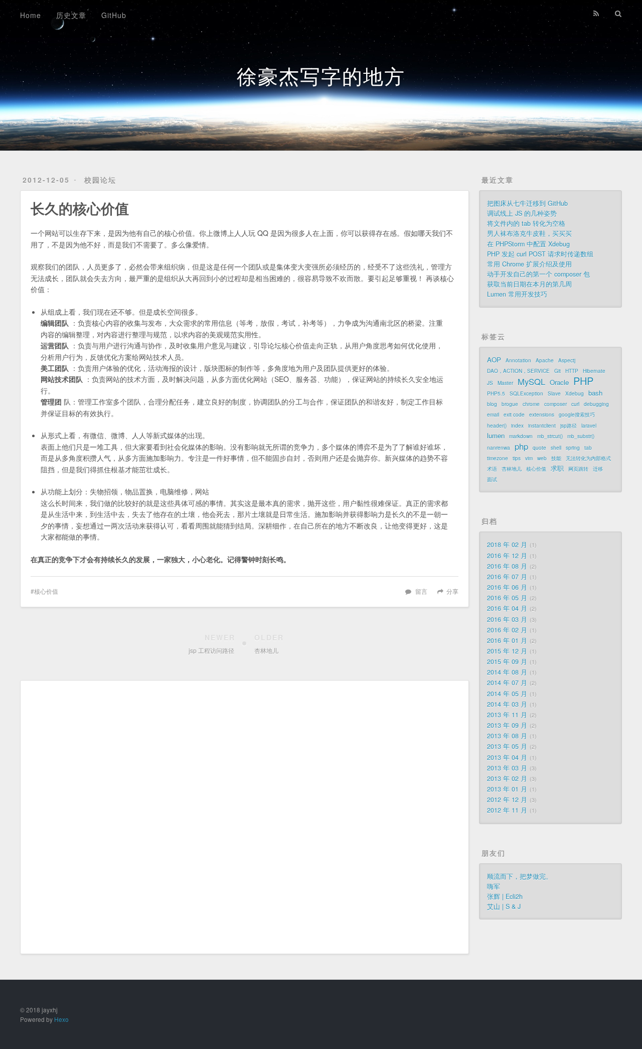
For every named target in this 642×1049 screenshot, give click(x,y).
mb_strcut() (550, 436)
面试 (492, 479)
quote (539, 447)
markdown (521, 436)
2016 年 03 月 (507, 619)
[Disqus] (244, 816)
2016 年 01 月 (507, 640)
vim (529, 458)
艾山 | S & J (504, 906)
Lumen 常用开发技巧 (517, 294)
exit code (514, 414)
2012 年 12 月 (507, 799)
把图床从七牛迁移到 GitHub (527, 203)
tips (517, 458)
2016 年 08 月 (507, 566)
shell (556, 447)
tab (588, 447)
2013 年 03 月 (507, 767)
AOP (494, 359)
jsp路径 (568, 425)
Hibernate (594, 370)
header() (497, 425)
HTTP (571, 370)
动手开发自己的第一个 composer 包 (538, 274)
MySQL (531, 381)
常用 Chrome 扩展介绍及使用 (529, 264)
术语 (492, 468)
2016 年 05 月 (507, 597)
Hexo (61, 1019)
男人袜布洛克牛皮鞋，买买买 (529, 233)
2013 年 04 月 (507, 757)
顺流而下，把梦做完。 (519, 876)
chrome (531, 404)
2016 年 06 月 (507, 587)
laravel (588, 425)
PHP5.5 (496, 393)
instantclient (542, 425)
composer (555, 404)
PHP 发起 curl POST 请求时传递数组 (540, 253)
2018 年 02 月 (507, 544)
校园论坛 (100, 180)
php (521, 446)
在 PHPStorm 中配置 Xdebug (528, 243)
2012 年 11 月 (507, 810)
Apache (545, 360)
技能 (556, 458)
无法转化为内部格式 (588, 458)
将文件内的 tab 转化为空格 (526, 223)
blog (492, 404)
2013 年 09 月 (507, 725)
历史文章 (71, 15)
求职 (557, 468)
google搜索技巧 (577, 414)
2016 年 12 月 (507, 555)
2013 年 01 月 (507, 789)
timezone (497, 458)
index (517, 425)
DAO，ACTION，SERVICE (518, 370)
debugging (596, 404)
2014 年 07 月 (507, 682)
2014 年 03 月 (507, 704)
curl (575, 404)
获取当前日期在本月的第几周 (529, 284)
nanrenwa (498, 447)
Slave (554, 393)
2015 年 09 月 (507, 661)
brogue (510, 404)
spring (573, 447)
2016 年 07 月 (507, 576)
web (542, 458)
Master (505, 382)
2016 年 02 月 (507, 629)
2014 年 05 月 (507, 693)
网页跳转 (578, 468)
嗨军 (493, 886)
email (493, 414)
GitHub (113, 15)
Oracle (559, 382)
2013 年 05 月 (507, 746)
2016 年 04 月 (507, 608)
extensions (541, 414)
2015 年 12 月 (507, 650)
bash (595, 393)
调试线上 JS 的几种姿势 (522, 213)
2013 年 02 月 (507, 778)
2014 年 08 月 (507, 672)
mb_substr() (580, 436)
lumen (496, 435)
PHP (583, 381)
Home (30, 15)
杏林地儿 (512, 468)
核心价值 (46, 591)
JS (490, 382)
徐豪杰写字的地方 (321, 75)
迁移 (598, 468)
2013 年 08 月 (507, 735)
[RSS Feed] (596, 13)
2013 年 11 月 (507, 714)
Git (557, 370)
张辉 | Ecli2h (505, 896)
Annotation (518, 360)
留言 (421, 591)
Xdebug (574, 393)
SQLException (526, 393)
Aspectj (566, 360)
